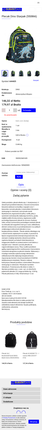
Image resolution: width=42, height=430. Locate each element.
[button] (37, 3)
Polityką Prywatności (9, 418)
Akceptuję (33, 422)
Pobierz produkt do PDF (14, 151)
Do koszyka (27, 110)
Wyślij (19, 177)
